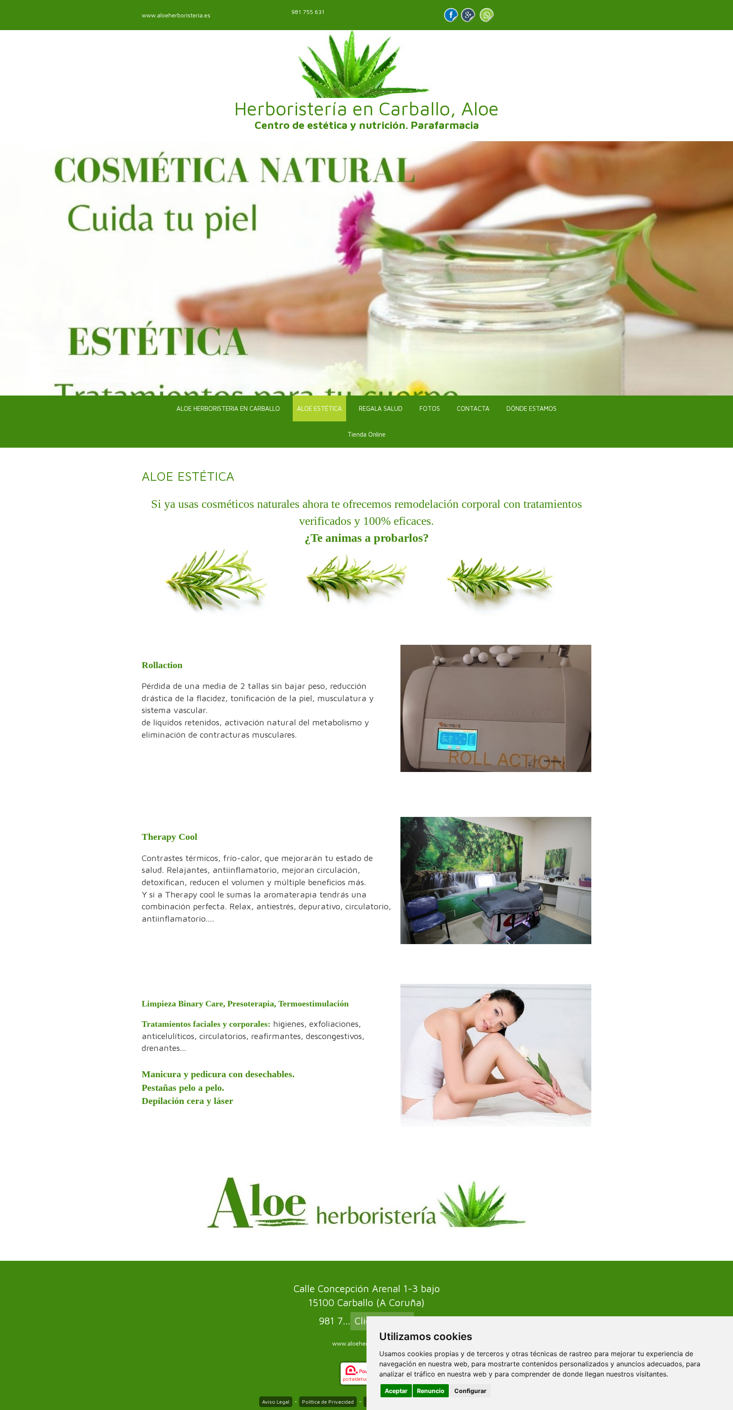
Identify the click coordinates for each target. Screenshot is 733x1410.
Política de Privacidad (328, 1402)
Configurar (470, 1390)
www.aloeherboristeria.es (176, 15)
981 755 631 (308, 11)
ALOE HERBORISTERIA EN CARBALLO (228, 408)
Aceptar (396, 1390)
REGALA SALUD (381, 408)
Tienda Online (366, 434)
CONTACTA (473, 408)
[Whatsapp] (486, 15)
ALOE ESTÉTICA (319, 408)
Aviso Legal (275, 1402)
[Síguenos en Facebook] (451, 15)
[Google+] (468, 15)
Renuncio (431, 1390)
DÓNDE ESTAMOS (531, 408)
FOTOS (430, 408)
